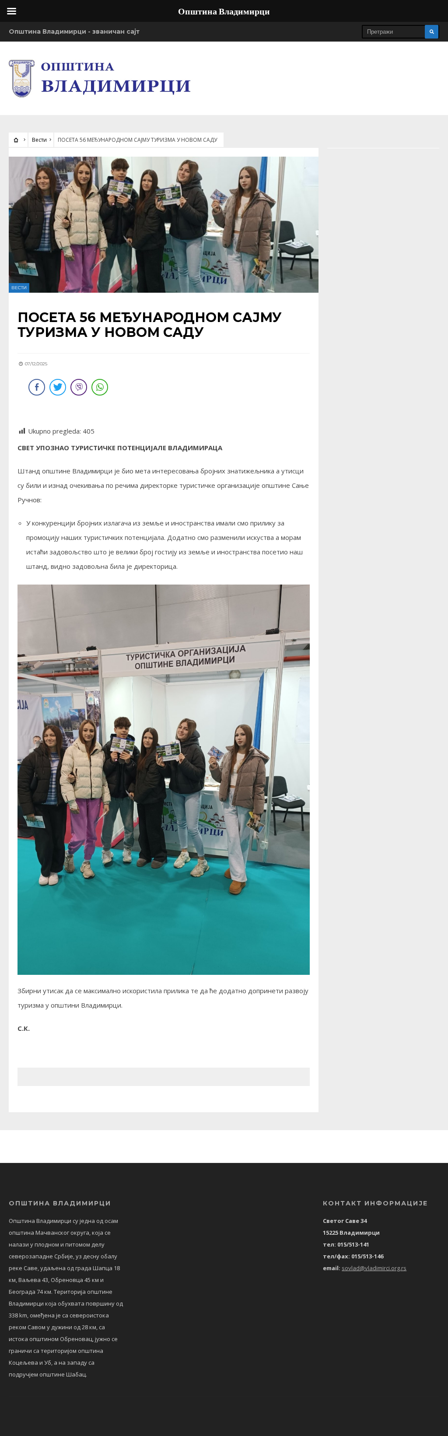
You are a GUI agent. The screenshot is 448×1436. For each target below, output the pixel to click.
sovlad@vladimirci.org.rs (374, 1268)
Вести (39, 140)
